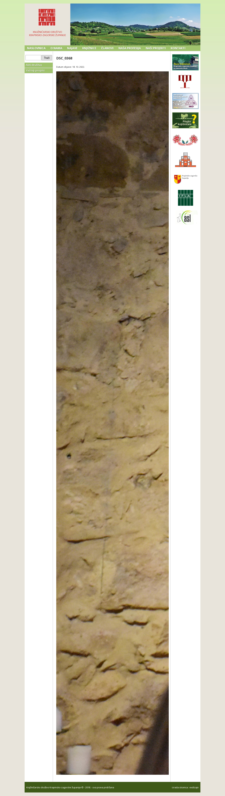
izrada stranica (180, 787)
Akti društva (34, 65)
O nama (56, 48)
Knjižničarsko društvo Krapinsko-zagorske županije (53, 787)
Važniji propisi (35, 70)
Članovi (107, 48)
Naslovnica (36, 48)
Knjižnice (89, 48)
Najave (72, 48)
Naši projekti (156, 48)
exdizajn (194, 787)
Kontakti (178, 48)
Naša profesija (129, 48)
